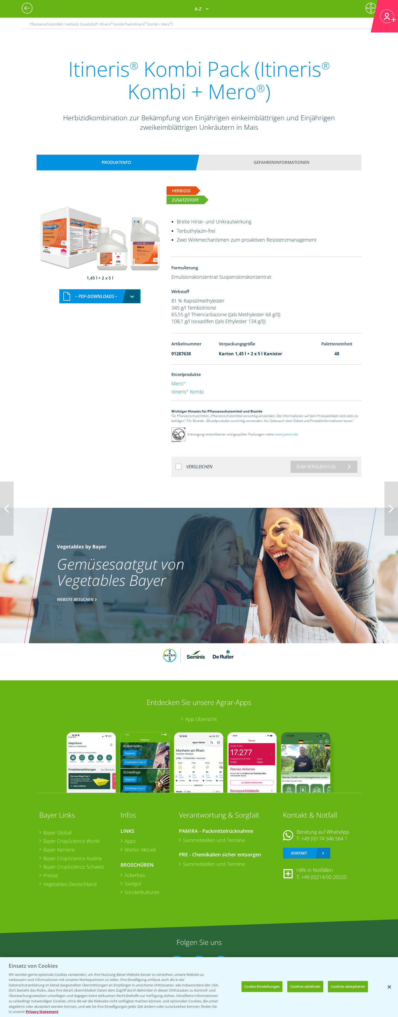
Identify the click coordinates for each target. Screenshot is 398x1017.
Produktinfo (116, 162)
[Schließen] (389, 987)
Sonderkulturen (142, 892)
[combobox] (100, 296)
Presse (50, 875)
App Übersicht (201, 719)
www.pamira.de (286, 434)
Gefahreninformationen (281, 162)
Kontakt (299, 853)
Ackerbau (135, 875)
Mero (178, 383)
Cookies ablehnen (305, 986)
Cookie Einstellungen (262, 986)
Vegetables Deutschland (70, 884)
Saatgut (133, 883)
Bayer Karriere (59, 849)
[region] (199, 987)
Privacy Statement (42, 1011)
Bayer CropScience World (71, 841)
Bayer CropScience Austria (72, 858)
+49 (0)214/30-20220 (324, 877)
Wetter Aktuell (140, 849)
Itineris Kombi (187, 391)
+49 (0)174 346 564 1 (324, 838)
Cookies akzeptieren (348, 986)
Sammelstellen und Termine (214, 840)
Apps (130, 841)
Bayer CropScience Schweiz (73, 866)
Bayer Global (57, 832)
